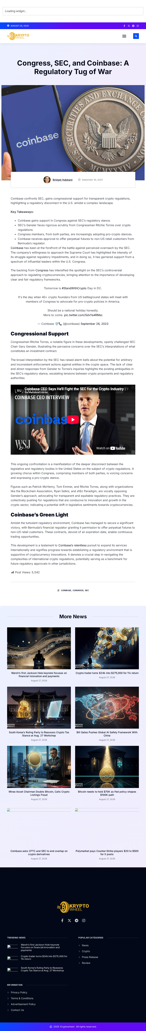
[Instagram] (138, 26)
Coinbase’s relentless (72, 545)
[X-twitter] (129, 26)
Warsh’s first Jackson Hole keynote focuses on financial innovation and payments (39, 674)
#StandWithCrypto (74, 288)
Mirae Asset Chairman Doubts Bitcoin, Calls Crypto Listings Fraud (39, 793)
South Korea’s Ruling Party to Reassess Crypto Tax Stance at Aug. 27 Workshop (39, 734)
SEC (87, 590)
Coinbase (17, 248)
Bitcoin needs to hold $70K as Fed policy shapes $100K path (107, 793)
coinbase (66, 590)
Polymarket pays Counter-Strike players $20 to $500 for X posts (107, 852)
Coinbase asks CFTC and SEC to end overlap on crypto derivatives (39, 852)
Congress (41, 270)
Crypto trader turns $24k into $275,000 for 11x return (107, 672)
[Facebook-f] (124, 26)
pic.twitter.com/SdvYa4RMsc (83, 315)
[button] (124, 36)
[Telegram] (133, 26)
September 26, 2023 (94, 323)
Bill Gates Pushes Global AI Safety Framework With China (107, 734)
